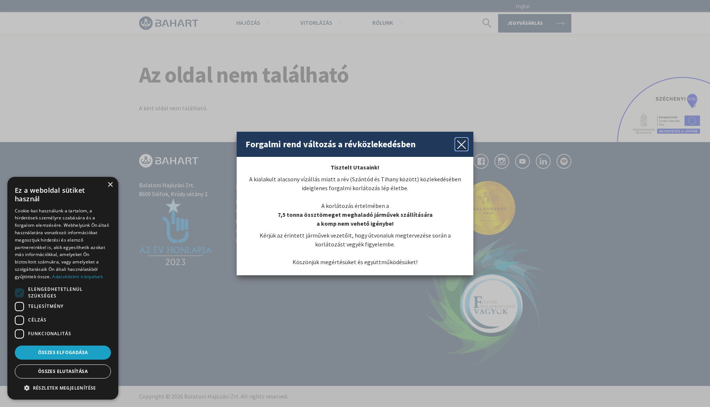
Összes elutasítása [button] (63, 371)
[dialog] (62, 288)
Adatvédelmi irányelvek (77, 276)
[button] (63, 387)
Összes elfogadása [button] (63, 352)
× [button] (110, 185)
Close (461, 144)
